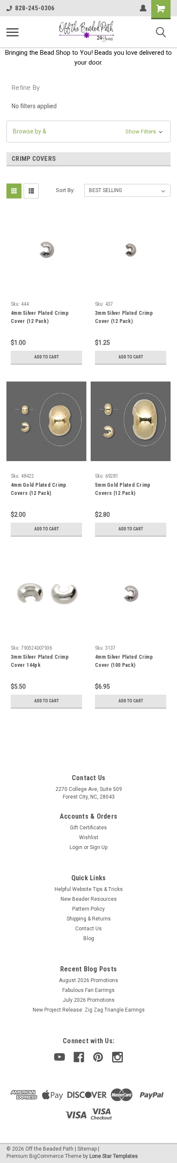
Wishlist (88, 837)
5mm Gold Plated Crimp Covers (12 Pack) (122, 489)
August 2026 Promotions (88, 980)
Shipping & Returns (89, 919)
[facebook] (78, 1057)
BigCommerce (46, 1156)
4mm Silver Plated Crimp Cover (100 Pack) (124, 661)
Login (76, 847)
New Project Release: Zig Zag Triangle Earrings (89, 1010)
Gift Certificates (88, 828)
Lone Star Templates (113, 1156)
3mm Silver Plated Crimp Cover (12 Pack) (124, 317)
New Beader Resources (89, 899)
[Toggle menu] (12, 32)
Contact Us (88, 929)
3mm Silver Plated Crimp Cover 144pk (40, 661)
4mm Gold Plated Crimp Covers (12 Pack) (38, 489)
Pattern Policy (88, 909)
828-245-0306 (35, 8)
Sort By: (65, 190)
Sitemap (87, 1149)
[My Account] (143, 8)
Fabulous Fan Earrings (88, 990)
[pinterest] (98, 1057)
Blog (88, 938)
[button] (88, 131)
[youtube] (59, 1057)
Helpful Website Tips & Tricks (89, 889)
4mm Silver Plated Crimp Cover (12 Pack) (40, 317)
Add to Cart (46, 357)
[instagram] (117, 1057)
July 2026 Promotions (89, 1000)
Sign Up (98, 847)
